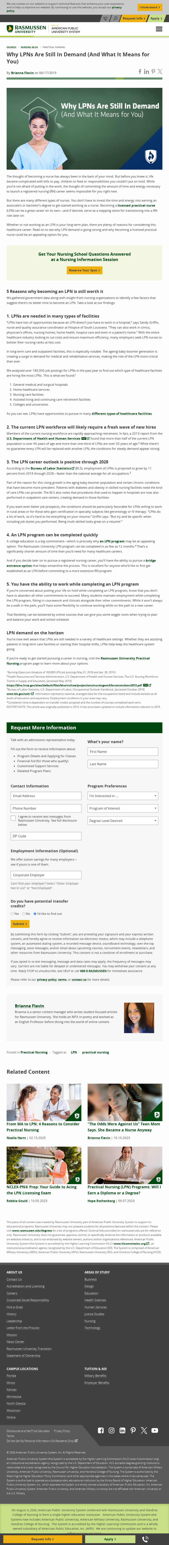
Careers (12, 1293)
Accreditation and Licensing (26, 1286)
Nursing (89, 1321)
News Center (15, 1341)
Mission (12, 1335)
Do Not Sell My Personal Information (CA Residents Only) (40, 1440)
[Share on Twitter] (159, 72)
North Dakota (16, 1403)
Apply (155, 18)
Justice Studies (94, 1314)
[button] (159, 29)
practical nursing (95, 1052)
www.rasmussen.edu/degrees (32, 1230)
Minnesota (14, 1396)
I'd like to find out (49, 914)
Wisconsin (13, 1410)
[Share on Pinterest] (153, 72)
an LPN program (112, 541)
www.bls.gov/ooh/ (19, 694)
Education (91, 1293)
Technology (92, 1328)
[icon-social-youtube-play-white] (154, 1431)
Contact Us (14, 1279)
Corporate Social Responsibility (28, 1300)
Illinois (11, 1383)
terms (62, 980)
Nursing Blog (29, 47)
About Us (14, 1272)
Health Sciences (95, 1300)
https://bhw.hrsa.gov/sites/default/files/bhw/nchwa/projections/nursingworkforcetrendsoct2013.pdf (74, 685)
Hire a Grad (15, 1307)
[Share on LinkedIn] (146, 72)
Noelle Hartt (16, 1138)
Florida (11, 1375)
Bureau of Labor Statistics (51, 468)
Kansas (11, 1389)
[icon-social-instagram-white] (111, 1431)
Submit (18, 924)
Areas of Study (97, 1272)
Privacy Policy (62, 1431)
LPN (74, 1052)
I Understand (148, 7)
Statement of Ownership (23, 1355)
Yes (16, 914)
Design (89, 1286)
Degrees (11, 47)
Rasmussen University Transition (29, 1349)
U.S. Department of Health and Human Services (43, 438)
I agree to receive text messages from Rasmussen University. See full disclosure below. (47, 821)
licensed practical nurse (136, 205)
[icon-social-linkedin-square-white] (122, 1431)
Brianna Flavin (22, 73)
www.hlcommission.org (130, 1243)
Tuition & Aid (95, 1369)
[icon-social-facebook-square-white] (100, 1431)
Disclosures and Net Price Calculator (28, 1431)
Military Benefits (95, 1375)
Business (90, 1279)
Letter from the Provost (23, 1328)
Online (11, 1417)
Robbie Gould (17, 1201)
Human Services (95, 1307)
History (11, 1314)
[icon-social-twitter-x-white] (144, 1431)
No (28, 914)
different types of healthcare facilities (122, 413)
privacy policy (47, 980)
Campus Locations (22, 1369)
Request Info (133, 18)
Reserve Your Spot (83, 270)
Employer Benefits (96, 1383)
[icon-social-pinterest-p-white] (133, 1431)
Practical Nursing (34, 1052)
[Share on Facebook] (139, 72)
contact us (79, 980)
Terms (10, 1436)
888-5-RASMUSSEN (93, 971)
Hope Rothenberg (101, 1201)
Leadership (14, 1321)
